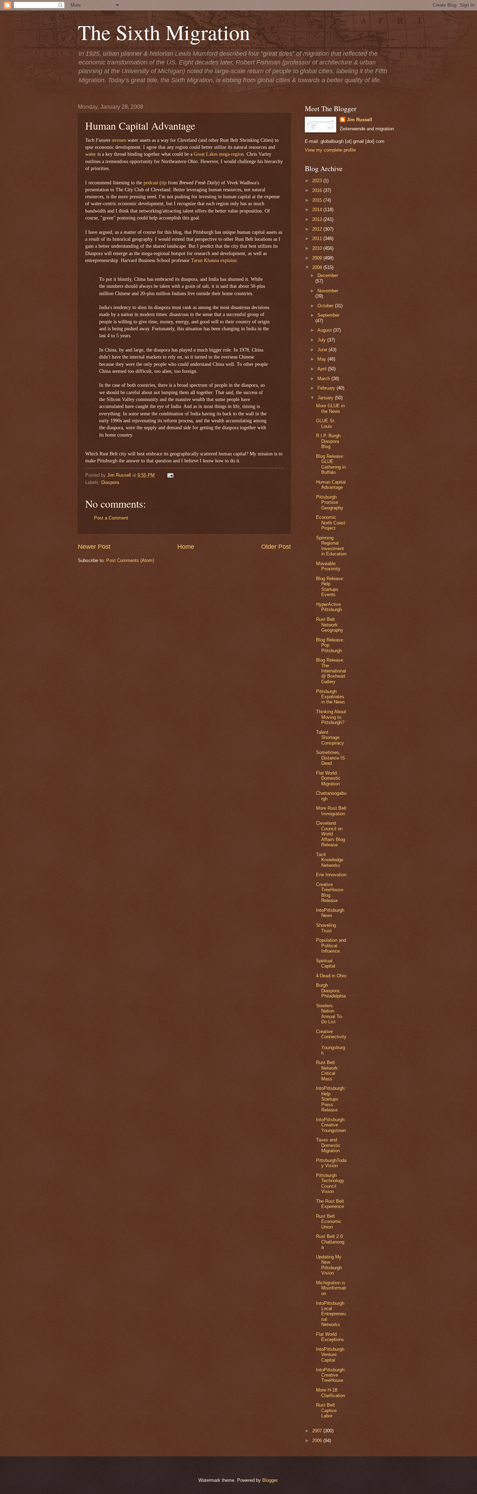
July (322, 339)
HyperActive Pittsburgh (329, 607)
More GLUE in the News (330, 408)
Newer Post (94, 546)
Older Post (276, 546)
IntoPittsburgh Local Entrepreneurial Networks (331, 1314)
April (322, 368)
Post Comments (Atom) (130, 560)
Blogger (269, 1480)
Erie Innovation (331, 874)
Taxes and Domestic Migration (328, 1145)
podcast (151, 182)
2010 (317, 248)
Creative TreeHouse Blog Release (329, 892)
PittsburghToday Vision (331, 1163)
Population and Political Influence (331, 946)
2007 (317, 1430)
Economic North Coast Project (330, 523)
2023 (317, 180)
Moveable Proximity (328, 566)
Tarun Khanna (205, 260)
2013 (317, 219)
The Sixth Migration (164, 32)
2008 (317, 267)
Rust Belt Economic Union (329, 1222)
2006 (317, 1440)
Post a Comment (111, 518)
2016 (317, 190)
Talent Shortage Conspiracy (330, 738)
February (327, 388)
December (327, 275)
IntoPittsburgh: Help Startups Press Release (331, 1099)
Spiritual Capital (325, 963)
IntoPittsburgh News (330, 913)
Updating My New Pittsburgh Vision (329, 1265)
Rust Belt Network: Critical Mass (327, 1070)
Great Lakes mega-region (219, 154)
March (324, 378)
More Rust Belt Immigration (331, 811)
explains (228, 260)
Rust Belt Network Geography (329, 625)
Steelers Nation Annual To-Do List (329, 1013)
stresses (119, 140)
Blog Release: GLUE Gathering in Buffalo (331, 464)
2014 (317, 209)
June (323, 349)
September (328, 315)
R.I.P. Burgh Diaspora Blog (328, 441)
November (327, 290)
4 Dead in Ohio (331, 975)
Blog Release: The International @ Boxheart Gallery (331, 670)
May (322, 359)
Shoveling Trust (326, 928)
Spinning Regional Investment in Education (331, 545)
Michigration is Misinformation (331, 1288)
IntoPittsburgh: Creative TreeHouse (331, 1375)
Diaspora (110, 482)
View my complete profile (330, 150)
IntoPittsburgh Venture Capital (330, 1355)
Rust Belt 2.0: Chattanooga (330, 1242)
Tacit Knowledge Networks (329, 860)
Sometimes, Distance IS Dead (330, 758)
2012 (317, 229)
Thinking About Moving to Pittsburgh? (331, 717)
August (325, 330)
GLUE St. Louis (326, 423)
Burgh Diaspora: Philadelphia (331, 991)
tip (164, 182)
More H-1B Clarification (330, 1392)
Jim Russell (359, 119)
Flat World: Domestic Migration (328, 778)
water (90, 154)
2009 (317, 258)
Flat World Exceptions (330, 1337)
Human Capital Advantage (331, 484)
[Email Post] (169, 475)
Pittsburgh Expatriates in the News (330, 697)
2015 (317, 200)
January (326, 397)
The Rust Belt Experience (330, 1204)
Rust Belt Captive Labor (326, 1410)
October (326, 305)
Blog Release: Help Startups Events (330, 586)
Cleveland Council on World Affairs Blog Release (330, 834)
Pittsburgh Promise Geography (329, 502)
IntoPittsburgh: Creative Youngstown (331, 1125)
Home (185, 546)
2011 (317, 238)
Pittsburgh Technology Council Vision (330, 1183)
